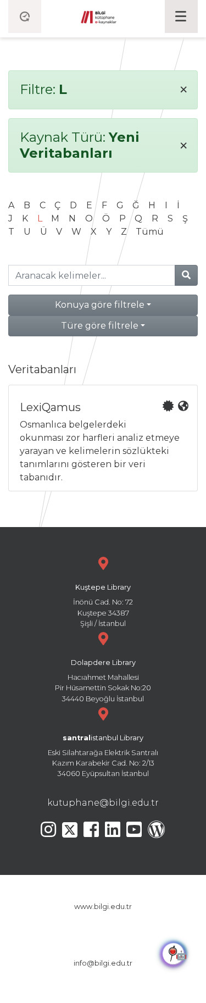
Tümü (150, 231)
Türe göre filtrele (99, 325)
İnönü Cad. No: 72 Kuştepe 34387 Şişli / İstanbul (103, 605)
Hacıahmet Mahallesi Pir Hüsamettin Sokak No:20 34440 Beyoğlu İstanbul (103, 680)
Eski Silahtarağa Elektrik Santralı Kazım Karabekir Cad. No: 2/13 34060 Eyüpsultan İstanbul (103, 756)
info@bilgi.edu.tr (103, 963)
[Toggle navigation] (181, 16)
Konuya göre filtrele (99, 305)
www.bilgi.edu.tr (103, 906)
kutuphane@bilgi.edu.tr (103, 802)
